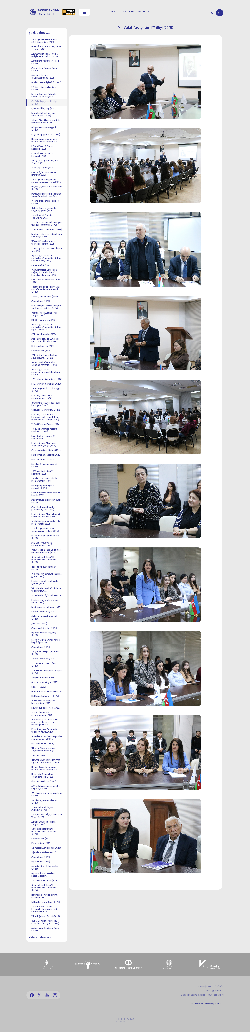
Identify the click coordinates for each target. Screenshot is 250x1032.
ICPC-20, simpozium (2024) (44, 320)
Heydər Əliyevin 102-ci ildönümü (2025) (46, 187)
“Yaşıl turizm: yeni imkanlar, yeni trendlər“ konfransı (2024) (46, 223)
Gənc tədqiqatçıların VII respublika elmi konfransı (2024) (43, 887)
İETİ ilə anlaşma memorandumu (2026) (46, 794)
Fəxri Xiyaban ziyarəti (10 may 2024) (45, 280)
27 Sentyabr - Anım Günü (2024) (46, 379)
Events (123, 11)
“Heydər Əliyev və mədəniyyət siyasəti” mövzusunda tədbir (45, 761)
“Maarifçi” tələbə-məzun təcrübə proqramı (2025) (43, 242)
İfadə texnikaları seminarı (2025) (43, 568)
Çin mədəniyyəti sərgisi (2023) (46, 848)
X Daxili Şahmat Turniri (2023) (45, 916)
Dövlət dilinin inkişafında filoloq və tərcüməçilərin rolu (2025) (46, 195)
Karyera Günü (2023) (41, 843)
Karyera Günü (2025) (41, 265)
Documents (143, 11)
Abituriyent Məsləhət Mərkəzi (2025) (45, 62)
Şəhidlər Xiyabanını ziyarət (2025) (44, 465)
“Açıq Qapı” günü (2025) (42, 167)
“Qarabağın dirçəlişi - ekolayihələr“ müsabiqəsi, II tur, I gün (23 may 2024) (46, 327)
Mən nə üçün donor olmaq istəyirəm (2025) (43, 173)
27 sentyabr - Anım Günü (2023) (46, 229)
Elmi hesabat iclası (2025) (43, 781)
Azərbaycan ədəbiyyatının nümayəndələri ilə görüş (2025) (46, 180)
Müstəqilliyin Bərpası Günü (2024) (44, 69)
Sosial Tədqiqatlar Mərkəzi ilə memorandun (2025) (45, 522)
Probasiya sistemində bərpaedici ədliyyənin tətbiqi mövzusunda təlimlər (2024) (45, 417)
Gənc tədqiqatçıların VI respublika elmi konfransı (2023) (43, 831)
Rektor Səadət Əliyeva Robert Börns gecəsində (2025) (45, 515)
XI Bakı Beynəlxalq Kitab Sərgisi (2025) (46, 671)
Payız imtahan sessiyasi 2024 (45, 455)
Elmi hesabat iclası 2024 (43, 459)
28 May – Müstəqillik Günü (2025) (43, 88)
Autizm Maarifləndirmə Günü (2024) (45, 929)
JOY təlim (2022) (39, 623)
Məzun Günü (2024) (40, 301)
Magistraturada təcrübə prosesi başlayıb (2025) (43, 508)
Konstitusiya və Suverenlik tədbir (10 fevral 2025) (44, 730)
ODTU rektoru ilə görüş (42, 743)
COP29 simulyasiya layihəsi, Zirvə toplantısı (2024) (44, 356)
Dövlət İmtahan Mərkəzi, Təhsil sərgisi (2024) (46, 47)
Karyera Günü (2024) (41, 350)
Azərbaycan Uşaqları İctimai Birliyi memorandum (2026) (44, 55)
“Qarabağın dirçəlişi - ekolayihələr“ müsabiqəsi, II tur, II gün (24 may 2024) (46, 258)
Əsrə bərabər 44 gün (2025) (44, 682)
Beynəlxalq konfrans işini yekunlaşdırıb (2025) (43, 114)
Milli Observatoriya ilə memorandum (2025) (41, 544)
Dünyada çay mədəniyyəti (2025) (43, 128)
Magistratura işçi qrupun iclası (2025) (46, 501)
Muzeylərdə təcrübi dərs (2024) (46, 450)
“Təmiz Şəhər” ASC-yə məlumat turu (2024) (46, 249)
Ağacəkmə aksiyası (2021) (43, 852)
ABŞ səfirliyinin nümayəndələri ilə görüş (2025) (45, 787)
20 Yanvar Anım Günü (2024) (44, 880)
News (113, 11)
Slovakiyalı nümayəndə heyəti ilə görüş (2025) (45, 641)
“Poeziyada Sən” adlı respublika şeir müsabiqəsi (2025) (46, 737)
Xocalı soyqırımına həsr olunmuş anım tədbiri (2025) (45, 529)
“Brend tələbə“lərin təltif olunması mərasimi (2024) (44, 363)
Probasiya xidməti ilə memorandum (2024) (41, 396)
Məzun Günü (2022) (40, 857)
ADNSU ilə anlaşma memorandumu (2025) (42, 713)
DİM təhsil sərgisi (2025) (43, 346)
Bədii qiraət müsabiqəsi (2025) (46, 607)
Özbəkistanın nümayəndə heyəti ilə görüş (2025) (43, 209)
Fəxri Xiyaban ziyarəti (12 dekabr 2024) (43, 437)
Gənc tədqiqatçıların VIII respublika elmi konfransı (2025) (43, 559)
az (211, 12)
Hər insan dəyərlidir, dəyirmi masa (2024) (44, 896)
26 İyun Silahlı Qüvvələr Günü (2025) (45, 652)
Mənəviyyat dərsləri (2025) (44, 628)
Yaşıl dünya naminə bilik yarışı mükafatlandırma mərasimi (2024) (45, 289)
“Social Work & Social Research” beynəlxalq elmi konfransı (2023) (44, 909)
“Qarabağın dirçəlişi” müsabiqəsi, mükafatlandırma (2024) (45, 372)
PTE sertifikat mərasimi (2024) (46, 384)
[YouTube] (47, 995)
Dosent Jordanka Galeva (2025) (46, 691)
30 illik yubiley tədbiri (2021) (44, 296)
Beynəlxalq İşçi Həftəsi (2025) (45, 708)
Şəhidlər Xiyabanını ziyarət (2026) (44, 801)
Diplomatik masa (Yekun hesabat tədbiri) (43, 874)
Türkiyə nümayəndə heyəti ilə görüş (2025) (45, 161)
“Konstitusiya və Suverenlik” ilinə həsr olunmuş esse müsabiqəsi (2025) (45, 722)
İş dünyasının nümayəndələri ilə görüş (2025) (46, 575)
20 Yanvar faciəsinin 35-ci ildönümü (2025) (43, 472)
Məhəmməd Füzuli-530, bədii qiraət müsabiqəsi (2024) (45, 340)
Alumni (132, 11)
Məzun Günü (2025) (40, 647)
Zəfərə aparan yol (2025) (43, 658)
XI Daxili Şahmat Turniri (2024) (45, 424)
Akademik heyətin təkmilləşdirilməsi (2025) (43, 76)
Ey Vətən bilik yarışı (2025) (43, 108)
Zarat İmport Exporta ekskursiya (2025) (41, 216)
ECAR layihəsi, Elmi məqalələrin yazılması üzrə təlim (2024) (46, 306)
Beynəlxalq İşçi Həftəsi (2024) (45, 134)
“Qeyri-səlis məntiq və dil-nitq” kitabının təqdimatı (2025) (46, 551)
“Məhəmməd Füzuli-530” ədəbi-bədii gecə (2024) (46, 404)
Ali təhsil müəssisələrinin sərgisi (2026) (43, 823)
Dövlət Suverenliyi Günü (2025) (46, 82)
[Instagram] (55, 995)
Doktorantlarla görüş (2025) (45, 696)
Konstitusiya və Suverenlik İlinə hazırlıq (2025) (46, 493)
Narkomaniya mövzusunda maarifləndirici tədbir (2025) (45, 140)
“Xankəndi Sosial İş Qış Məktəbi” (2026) (42, 808)
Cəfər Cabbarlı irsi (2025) (43, 611)
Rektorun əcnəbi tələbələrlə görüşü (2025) (44, 582)
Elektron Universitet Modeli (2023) (44, 617)
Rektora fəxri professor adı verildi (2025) (44, 601)
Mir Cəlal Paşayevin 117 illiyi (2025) (44, 102)
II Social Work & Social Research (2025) (42, 147)
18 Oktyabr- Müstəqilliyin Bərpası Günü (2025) (43, 701)
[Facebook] (32, 995)
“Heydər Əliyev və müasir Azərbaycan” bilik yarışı (43, 749)
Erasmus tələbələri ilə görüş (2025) (45, 536)
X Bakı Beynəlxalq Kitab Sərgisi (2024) (46, 389)
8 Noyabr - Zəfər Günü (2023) (45, 902)
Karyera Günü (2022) (41, 838)
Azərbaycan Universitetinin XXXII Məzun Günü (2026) (44, 40)
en (219, 12)
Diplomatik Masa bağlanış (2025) (43, 634)
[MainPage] (44, 12)
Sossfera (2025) (39, 687)
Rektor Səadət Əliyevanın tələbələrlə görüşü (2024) (43, 444)
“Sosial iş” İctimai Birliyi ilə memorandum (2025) (44, 479)
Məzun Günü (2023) (40, 861)
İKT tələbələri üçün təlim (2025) (46, 595)
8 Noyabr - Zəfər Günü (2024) (45, 410)
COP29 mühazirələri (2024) (44, 334)
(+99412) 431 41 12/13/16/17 (211, 986)
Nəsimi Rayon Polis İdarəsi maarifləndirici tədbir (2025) (45, 768)
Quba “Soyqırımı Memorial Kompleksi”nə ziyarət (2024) (45, 922)
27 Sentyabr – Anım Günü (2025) (43, 664)
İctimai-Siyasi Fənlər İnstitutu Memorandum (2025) (45, 121)
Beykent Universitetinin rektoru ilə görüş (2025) (46, 235)
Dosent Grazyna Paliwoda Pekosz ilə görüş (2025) (43, 95)
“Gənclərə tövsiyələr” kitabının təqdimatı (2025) (46, 589)
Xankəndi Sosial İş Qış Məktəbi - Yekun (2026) (46, 815)
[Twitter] (39, 995)
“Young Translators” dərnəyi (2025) (45, 202)
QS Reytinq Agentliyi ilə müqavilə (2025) (42, 486)
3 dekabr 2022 (38, 755)
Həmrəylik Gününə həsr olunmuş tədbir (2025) (42, 775)
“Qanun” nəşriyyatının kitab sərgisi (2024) (44, 314)
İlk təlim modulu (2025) (42, 677)
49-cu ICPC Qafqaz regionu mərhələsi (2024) (44, 430)
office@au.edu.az (215, 990)
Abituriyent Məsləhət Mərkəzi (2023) (45, 867)
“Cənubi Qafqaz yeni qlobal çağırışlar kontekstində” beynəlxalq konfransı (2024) (44, 272)
